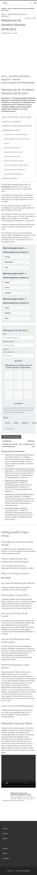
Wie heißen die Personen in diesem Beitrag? (15, 134)
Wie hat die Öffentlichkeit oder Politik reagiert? (16, 165)
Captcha (6, 349)
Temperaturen (6, 187)
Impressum (5, 828)
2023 (6, 267)
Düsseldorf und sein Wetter (10, 178)
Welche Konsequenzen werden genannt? (14, 169)
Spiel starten (18, 361)
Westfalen (8, 313)
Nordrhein (8, 293)
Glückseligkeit (6, 858)
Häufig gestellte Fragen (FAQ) (10, 130)
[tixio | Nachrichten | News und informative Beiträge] (5, 3)
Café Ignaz (5, 848)
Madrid (7, 308)
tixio (13, 871)
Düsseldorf (5, 98)
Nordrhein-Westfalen (20, 98)
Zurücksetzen (18, 403)
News (9, 8)
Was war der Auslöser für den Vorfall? (13, 161)
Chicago (7, 257)
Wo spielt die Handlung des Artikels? (13, 152)
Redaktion (5, 838)
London (7, 287)
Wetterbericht (9, 262)
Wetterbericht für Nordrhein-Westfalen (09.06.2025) (17, 126)
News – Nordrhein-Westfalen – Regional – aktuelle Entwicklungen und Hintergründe (16, 119)
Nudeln (7, 282)
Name (5, 334)
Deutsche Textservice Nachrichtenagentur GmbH (21, 794)
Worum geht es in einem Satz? (12, 156)
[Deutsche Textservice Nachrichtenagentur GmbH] (6, 796)
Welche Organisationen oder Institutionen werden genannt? (16, 141)
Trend (17, 235)
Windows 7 (5, 853)
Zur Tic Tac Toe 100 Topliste (11, 437)
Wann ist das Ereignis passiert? (12, 147)
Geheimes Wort (8, 341)
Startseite (4, 8)
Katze (6, 318)
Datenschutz (5, 833)
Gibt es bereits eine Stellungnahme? (13, 174)
